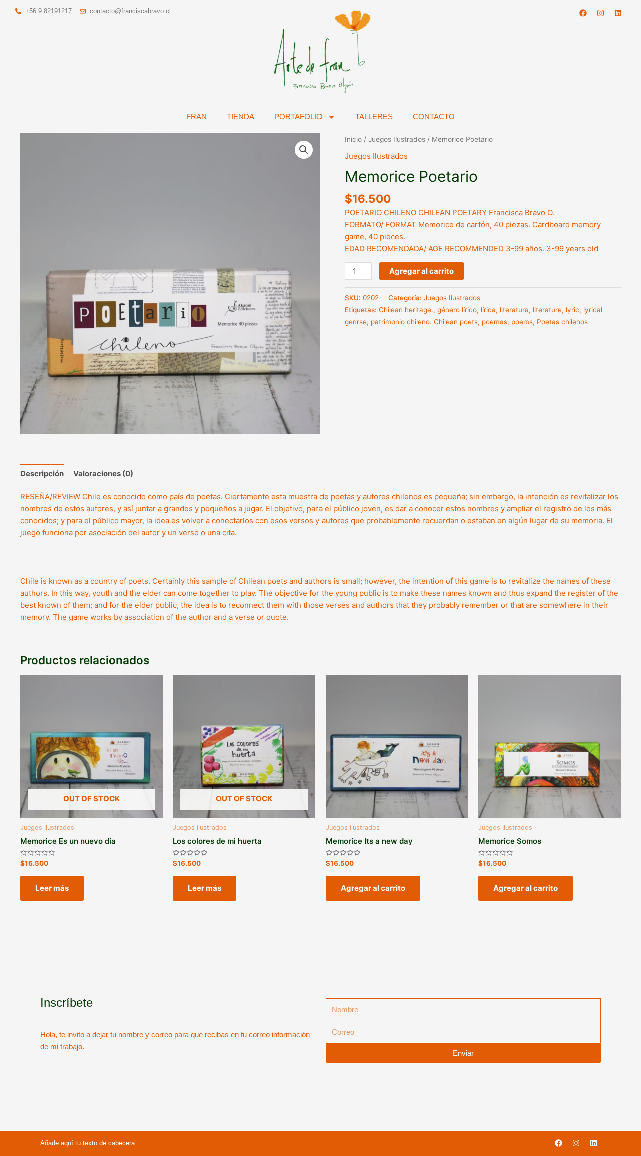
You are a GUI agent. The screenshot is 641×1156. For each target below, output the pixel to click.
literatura (514, 310)
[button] (304, 150)
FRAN (196, 116)
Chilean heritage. (406, 310)
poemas (494, 322)
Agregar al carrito (421, 271)
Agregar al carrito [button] (373, 888)
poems (522, 322)
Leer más (52, 888)
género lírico (457, 310)
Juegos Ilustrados (396, 139)
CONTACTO (434, 116)
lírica (488, 310)
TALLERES (374, 116)
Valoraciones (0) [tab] (103, 473)
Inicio (353, 139)
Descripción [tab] (42, 473)
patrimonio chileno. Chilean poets (424, 322)
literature (547, 310)
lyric (572, 310)
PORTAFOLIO (298, 116)
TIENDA (240, 116)
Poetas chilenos (562, 322)
